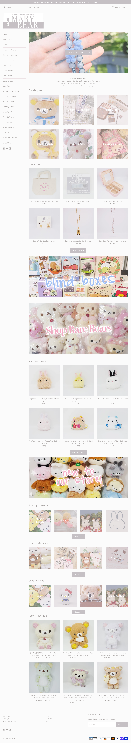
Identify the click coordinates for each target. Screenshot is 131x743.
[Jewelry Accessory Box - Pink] (112, 183)
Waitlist (6, 132)
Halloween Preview (10, 50)
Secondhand (7, 76)
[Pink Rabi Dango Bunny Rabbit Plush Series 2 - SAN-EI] (44, 423)
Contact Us (49, 719)
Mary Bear (16, 739)
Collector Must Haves (11, 55)
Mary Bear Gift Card (10, 138)
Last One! (6, 86)
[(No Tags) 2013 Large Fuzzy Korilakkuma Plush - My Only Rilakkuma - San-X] (44, 635)
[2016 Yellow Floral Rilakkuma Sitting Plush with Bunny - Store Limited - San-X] (112, 677)
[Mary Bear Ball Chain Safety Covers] (78, 183)
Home (5, 34)
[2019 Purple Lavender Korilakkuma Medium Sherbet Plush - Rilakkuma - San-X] (112, 635)
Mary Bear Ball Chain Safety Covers (78, 201)
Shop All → (78, 537)
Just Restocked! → (78, 452)
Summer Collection (10, 60)
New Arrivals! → (78, 250)
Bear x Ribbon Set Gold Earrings (44, 241)
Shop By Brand (36, 580)
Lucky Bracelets (8, 71)
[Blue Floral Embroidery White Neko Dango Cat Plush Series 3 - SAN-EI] (112, 423)
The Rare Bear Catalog (11, 91)
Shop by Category (9, 101)
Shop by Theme (8, 117)
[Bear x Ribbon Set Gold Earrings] (44, 223)
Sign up (36, 7)
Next (123, 52)
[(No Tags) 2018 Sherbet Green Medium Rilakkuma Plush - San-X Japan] (44, 677)
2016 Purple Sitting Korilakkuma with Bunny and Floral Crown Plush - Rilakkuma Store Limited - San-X (78, 697)
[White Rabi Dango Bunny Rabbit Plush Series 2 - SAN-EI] (112, 380)
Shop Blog (7, 143)
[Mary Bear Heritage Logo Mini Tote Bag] (44, 183)
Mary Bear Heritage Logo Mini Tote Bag (44, 201)
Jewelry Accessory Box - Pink (112, 201)
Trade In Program (9, 127)
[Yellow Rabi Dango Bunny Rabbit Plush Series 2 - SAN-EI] (78, 380)
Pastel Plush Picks (38, 615)
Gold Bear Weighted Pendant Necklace (78, 241)
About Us (6, 716)
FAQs (47, 716)
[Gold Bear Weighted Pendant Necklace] (78, 223)
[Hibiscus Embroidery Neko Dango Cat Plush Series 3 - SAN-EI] (78, 423)
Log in (30, 7)
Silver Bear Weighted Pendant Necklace (112, 241)
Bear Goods (7, 65)
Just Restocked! (37, 361)
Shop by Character (9, 96)
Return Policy (50, 721)
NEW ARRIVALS (9, 40)
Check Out (125, 7)
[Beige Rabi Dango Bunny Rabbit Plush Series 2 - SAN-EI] (44, 380)
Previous (33, 52)
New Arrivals (35, 163)
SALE (5, 45)
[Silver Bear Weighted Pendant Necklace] (112, 223)
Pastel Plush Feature (76, 52)
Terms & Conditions (9, 721)
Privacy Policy (7, 719)
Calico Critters (8, 81)
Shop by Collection (10, 112)
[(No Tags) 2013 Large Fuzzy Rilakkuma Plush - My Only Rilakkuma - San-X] (78, 635)
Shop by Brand (8, 107)
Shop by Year (7, 122)
